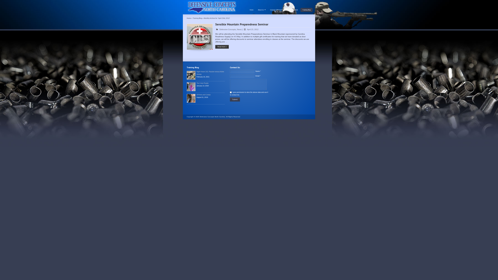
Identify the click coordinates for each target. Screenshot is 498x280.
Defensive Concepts (227, 29)
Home (251, 10)
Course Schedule (292, 10)
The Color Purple (202, 83)
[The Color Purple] (191, 86)
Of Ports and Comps (203, 95)
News (239, 29)
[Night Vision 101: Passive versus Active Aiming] (191, 75)
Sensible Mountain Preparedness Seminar (241, 25)
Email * (258, 76)
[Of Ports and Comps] (191, 98)
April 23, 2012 (252, 29)
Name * (258, 71)
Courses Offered (275, 10)
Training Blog (306, 10)
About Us (261, 10)
